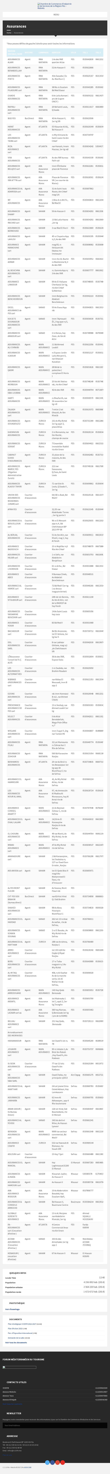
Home (9, 33)
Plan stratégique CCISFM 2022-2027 (22, 1324)
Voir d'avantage (12, 1309)
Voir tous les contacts (12, 1404)
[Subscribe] (105, 1425)
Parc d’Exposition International (20, 1333)
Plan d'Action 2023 (15, 1328)
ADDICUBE (27, 1467)
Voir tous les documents (16, 1342)
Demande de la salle (16, 1338)
